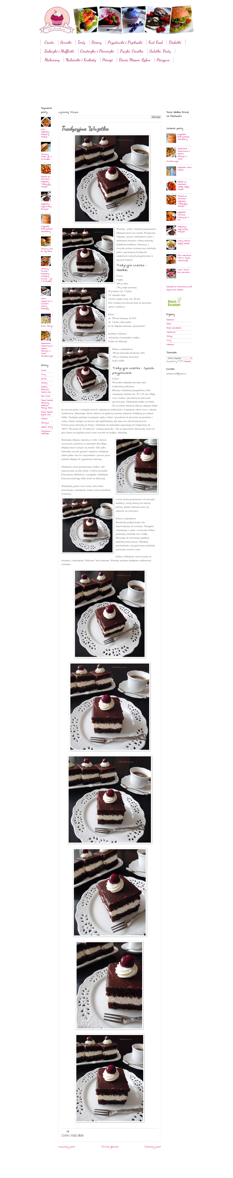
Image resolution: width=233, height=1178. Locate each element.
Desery (96, 42)
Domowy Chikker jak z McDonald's (46, 157)
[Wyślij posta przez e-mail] (67, 1131)
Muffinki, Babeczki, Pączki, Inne (46, 390)
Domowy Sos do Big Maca (47, 250)
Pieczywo (162, 59)
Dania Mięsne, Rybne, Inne (47, 413)
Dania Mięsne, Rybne (134, 59)
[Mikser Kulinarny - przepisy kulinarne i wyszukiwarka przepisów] (174, 307)
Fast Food (155, 42)
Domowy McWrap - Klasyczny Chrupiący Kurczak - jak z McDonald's (46, 275)
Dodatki (175, 42)
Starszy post (152, 1147)
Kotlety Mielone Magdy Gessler (184, 242)
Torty (81, 42)
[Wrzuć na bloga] (74, 1135)
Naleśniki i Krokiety (81, 59)
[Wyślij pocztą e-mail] (72, 1135)
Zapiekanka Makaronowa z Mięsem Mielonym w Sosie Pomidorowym (47, 350)
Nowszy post (67, 1147)
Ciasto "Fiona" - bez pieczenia (184, 271)
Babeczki (170, 319)
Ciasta (49, 42)
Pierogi (107, 59)
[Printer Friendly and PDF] (65, 1136)
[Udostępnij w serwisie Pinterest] (82, 1135)
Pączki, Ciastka (131, 51)
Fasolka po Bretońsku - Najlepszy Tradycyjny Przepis (46, 181)
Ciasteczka (170, 332)
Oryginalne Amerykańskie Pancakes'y (47, 229)
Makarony (52, 59)
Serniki (65, 42)
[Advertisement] (116, 82)
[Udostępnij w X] (77, 1135)
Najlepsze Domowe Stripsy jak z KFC (183, 216)
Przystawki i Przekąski (125, 42)
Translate (187, 361)
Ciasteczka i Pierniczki (97, 51)
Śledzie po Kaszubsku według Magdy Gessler (183, 185)
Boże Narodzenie (173, 328)
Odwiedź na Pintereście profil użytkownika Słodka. (179, 288)
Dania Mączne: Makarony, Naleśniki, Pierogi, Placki (47, 404)
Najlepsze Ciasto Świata (185, 169)
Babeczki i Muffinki (59, 51)
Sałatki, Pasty (160, 51)
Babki (168, 323)
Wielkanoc (170, 344)
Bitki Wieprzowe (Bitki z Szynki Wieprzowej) (184, 258)
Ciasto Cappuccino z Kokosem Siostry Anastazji (46, 303)
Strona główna (109, 1147)
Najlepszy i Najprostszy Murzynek (46, 207)
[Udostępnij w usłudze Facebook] (79, 1135)
